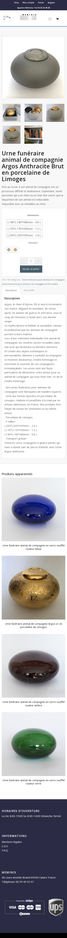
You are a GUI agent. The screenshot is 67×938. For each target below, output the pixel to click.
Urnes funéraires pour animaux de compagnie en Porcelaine (30, 284)
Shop (16, 2)
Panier (41, 2)
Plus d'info (29, 290)
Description (11, 290)
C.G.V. (5, 846)
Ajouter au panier (31, 269)
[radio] (24, 222)
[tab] (11, 290)
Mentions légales (12, 841)
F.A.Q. (5, 850)
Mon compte (28, 2)
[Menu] (50, 19)
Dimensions (33, 215)
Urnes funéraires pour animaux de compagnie (43, 279)
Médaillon (33, 242)
